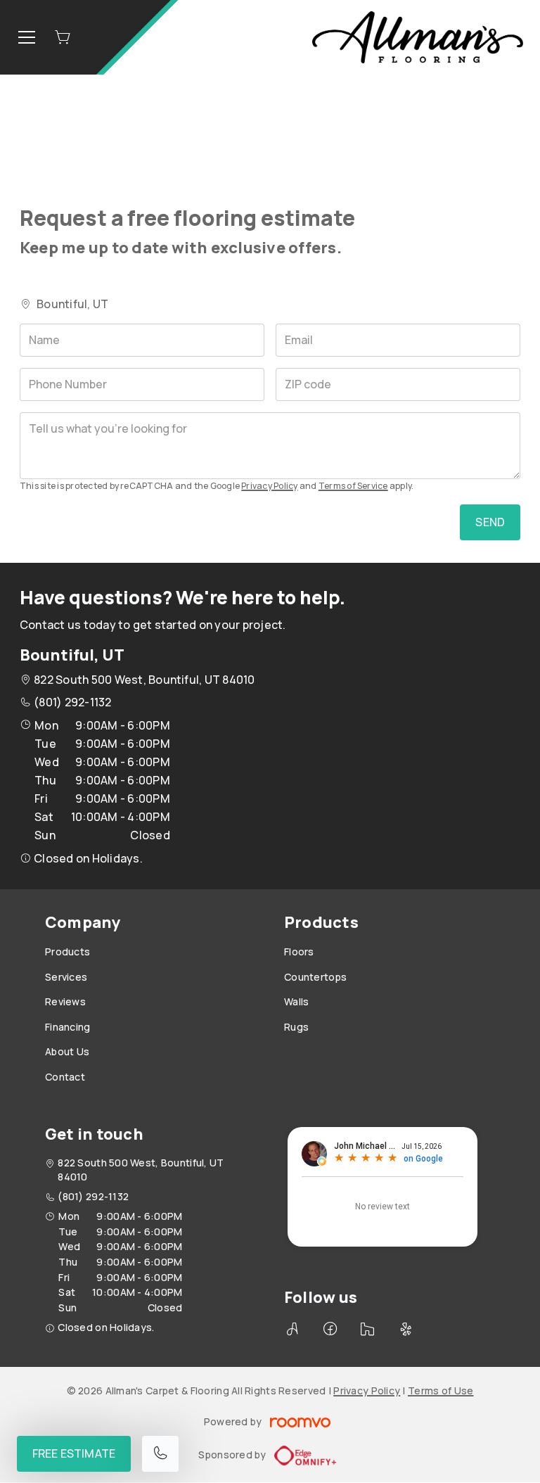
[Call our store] (160, 1454)
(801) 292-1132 (72, 702)
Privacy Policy (269, 486)
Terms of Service (353, 486)
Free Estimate (73, 1453)
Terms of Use (440, 1390)
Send (490, 522)
